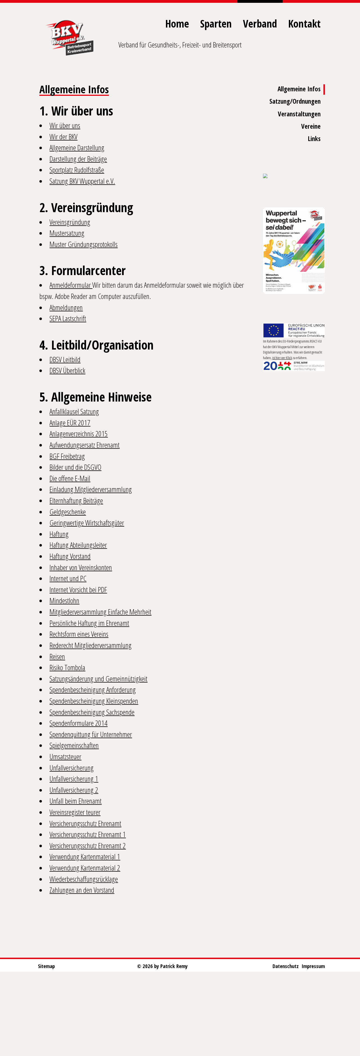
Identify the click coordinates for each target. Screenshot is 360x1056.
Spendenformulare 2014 (78, 723)
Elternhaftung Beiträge (76, 500)
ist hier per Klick (282, 357)
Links (314, 138)
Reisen (57, 656)
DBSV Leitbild (65, 359)
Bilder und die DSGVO (75, 467)
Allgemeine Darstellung (77, 147)
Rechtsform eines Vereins (79, 634)
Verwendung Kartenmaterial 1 (85, 856)
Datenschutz (286, 965)
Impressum (313, 965)
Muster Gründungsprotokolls (84, 244)
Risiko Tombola (67, 667)
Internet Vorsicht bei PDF (78, 589)
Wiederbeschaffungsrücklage (84, 879)
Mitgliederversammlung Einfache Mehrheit (100, 612)
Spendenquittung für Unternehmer (91, 734)
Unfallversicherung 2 (74, 790)
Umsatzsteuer (65, 756)
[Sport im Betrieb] (294, 176)
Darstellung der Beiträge (78, 159)
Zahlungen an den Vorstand (82, 890)
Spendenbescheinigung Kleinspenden (94, 701)
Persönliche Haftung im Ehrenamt (89, 623)
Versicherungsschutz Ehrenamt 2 (88, 845)
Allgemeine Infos (299, 89)
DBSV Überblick (67, 370)
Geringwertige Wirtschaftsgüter (87, 523)
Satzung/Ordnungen (295, 101)
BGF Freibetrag (67, 456)
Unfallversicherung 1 (74, 779)
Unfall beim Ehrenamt (76, 801)
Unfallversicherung (72, 768)
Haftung (59, 534)
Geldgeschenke (68, 512)
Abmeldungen (66, 307)
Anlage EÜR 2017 (70, 423)
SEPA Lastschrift (68, 318)
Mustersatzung (67, 233)
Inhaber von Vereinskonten (81, 567)
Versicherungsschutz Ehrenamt (85, 823)
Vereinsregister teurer (75, 812)
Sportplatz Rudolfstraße (77, 170)
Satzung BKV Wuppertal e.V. (82, 181)
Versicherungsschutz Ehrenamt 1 (88, 834)
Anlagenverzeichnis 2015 (79, 434)
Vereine (311, 126)
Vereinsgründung (70, 222)
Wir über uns (65, 125)
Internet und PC (68, 578)
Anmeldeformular (71, 285)
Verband (260, 23)
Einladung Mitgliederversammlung (91, 489)
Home (177, 23)
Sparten (216, 23)
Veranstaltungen (299, 114)
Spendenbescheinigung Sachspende (92, 712)
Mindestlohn (64, 600)
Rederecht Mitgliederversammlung (91, 645)
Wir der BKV (63, 137)
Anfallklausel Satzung (74, 411)
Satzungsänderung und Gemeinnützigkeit (98, 679)
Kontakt (304, 23)
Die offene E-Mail (70, 478)
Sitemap (46, 965)
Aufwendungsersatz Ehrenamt (85, 445)
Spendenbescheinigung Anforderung (93, 690)
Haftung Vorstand (70, 556)
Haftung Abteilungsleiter (78, 545)
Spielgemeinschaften (74, 745)
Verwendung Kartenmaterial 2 (85, 868)
